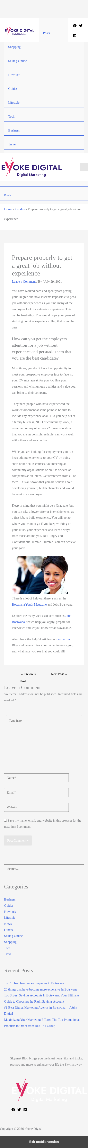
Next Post (59, 674)
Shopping (14, 47)
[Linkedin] (75, 35)
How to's (10, 911)
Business (14, 130)
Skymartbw (63, 639)
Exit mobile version (44, 1142)
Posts (46, 33)
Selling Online (17, 61)
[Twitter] (80, 25)
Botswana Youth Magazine (29, 604)
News (8, 923)
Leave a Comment (24, 281)
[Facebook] (75, 25)
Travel (12, 144)
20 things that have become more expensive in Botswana (40, 989)
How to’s (14, 74)
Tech (11, 116)
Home (8, 209)
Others (8, 930)
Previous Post (28, 675)
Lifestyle (13, 102)
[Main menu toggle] (84, 167)
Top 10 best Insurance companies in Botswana (34, 983)
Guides (12, 88)
